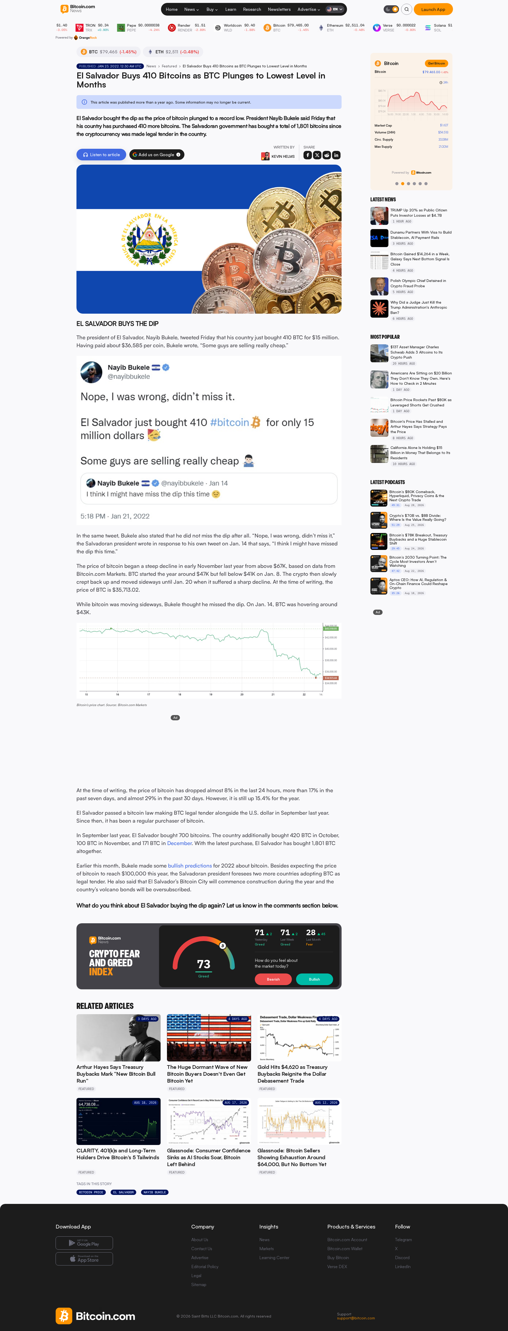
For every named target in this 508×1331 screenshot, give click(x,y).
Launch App (433, 9)
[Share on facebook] (307, 155)
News (189, 9)
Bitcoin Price (91, 1192)
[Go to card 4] (414, 183)
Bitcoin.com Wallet (344, 1248)
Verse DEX (337, 1266)
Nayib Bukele (155, 1192)
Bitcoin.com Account (347, 1239)
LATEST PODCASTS (387, 482)
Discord (402, 1257)
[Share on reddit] (327, 155)
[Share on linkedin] (336, 155)
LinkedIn (403, 1266)
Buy (210, 9)
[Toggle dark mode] (391, 9)
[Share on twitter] (317, 155)
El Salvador (123, 1192)
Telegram (403, 1239)
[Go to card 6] (426, 183)
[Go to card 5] (420, 183)
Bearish (273, 979)
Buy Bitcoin (338, 1257)
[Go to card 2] (402, 183)
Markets (266, 1248)
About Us (199, 1239)
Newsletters (279, 9)
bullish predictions (190, 865)
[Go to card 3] (408, 183)
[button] (178, 154)
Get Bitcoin (436, 63)
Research (252, 9)
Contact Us (201, 1248)
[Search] (406, 9)
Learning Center (274, 1257)
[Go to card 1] (396, 183)
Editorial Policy (205, 1266)
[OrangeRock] (85, 37)
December (179, 843)
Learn (230, 9)
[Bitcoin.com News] (78, 9)
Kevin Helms (283, 156)
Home (172, 9)
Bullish (314, 979)
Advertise (307, 9)
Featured (169, 66)
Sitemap (198, 1284)
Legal (196, 1275)
